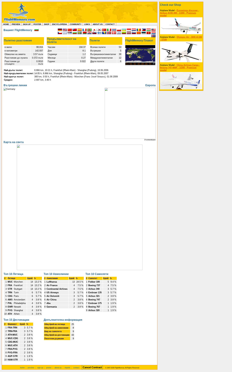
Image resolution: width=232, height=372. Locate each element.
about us (58, 368)
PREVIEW (16, 24)
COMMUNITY (75, 24)
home (22, 368)
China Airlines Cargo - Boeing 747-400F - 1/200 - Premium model (180, 67)
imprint (67, 368)
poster (48, 368)
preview (31, 368)
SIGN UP (27, 24)
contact (76, 368)
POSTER (37, 24)
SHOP (46, 24)
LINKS (87, 24)
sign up (40, 368)
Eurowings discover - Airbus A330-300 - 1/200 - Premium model (179, 13)
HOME (6, 24)
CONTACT (110, 24)
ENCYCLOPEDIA (59, 24)
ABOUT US (98, 24)
